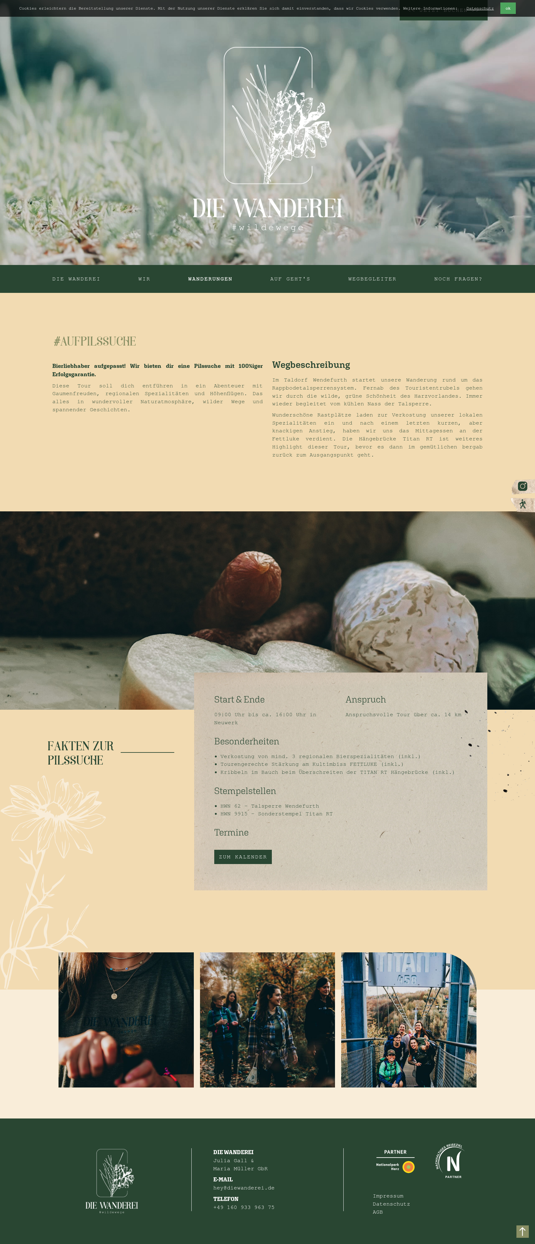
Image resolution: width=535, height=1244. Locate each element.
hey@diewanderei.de (244, 1187)
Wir (144, 278)
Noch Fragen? (458, 278)
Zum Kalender (243, 856)
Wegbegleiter (372, 278)
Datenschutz (480, 8)
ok (508, 8)
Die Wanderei (76, 278)
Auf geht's (290, 278)
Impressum (388, 1195)
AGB (378, 1211)
